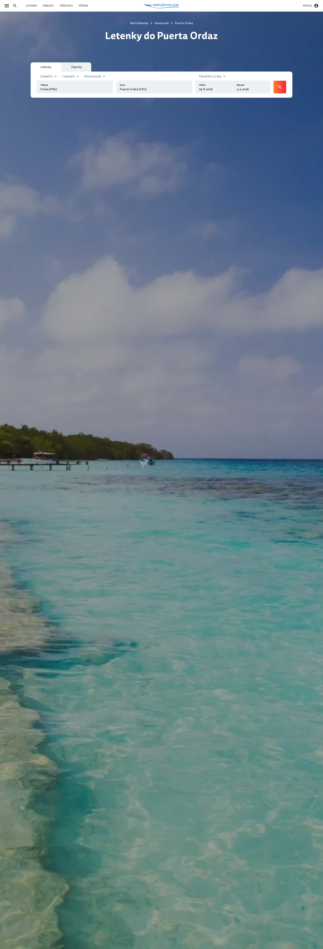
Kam (122, 85)
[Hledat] (16, 6)
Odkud (44, 85)
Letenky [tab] (45, 67)
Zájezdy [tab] (76, 67)
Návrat (240, 85)
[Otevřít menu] (8, 6)
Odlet (202, 85)
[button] (49, 76)
